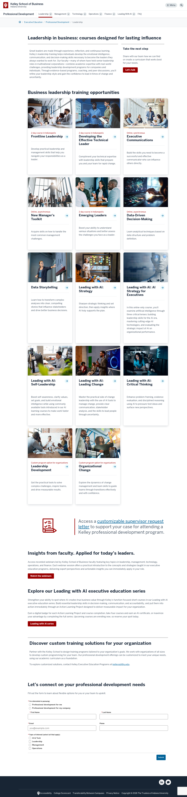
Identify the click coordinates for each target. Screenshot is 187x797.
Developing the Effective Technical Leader (93, 140)
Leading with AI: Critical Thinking (140, 382)
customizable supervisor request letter (121, 523)
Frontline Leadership (47, 136)
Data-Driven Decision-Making (139, 217)
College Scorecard (62, 793)
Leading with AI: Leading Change (91, 382)
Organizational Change (90, 468)
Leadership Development (41, 468)
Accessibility (46, 793)
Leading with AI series (42, 623)
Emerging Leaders (93, 215)
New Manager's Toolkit (42, 217)
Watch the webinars (40, 576)
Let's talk (130, 69)
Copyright (126, 793)
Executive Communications (140, 138)
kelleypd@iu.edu (121, 664)
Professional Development (18, 14)
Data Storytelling (44, 287)
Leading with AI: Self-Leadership (43, 382)
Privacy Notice (112, 793)
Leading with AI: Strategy (91, 289)
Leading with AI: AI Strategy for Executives (141, 291)
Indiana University (160, 793)
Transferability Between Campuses (88, 793)
